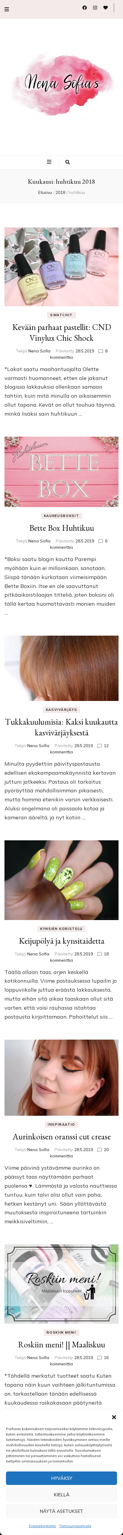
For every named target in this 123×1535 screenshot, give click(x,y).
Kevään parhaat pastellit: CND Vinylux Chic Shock (61, 332)
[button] (114, 1417)
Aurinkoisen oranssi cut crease (62, 1136)
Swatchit (61, 315)
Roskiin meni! (61, 1332)
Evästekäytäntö (42, 1526)
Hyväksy (61, 1478)
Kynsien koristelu (61, 929)
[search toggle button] (67, 162)
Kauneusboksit (61, 516)
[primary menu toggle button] (50, 162)
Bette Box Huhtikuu (61, 527)
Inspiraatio (61, 1124)
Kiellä (62, 1495)
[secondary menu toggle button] (6, 9)
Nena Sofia (39, 351)
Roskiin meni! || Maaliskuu (61, 1344)
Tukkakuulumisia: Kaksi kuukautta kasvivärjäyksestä (61, 727)
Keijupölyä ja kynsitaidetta (61, 940)
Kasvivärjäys (61, 710)
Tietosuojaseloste (75, 1526)
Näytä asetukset (61, 1511)
